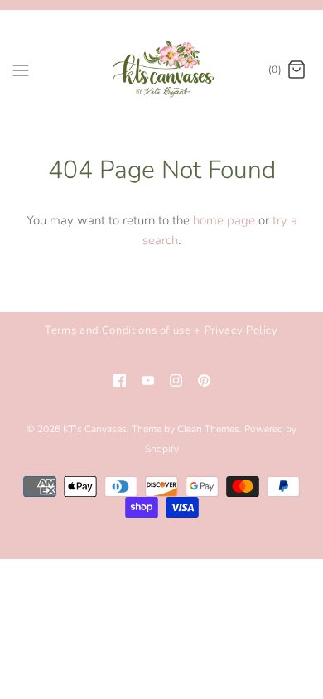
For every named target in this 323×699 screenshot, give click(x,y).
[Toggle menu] (20, 69)
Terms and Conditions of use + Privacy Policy (161, 330)
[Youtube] (148, 380)
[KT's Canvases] (162, 70)
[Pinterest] (204, 380)
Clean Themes (208, 429)
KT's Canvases (95, 429)
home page (224, 220)
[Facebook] (119, 380)
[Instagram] (176, 380)
